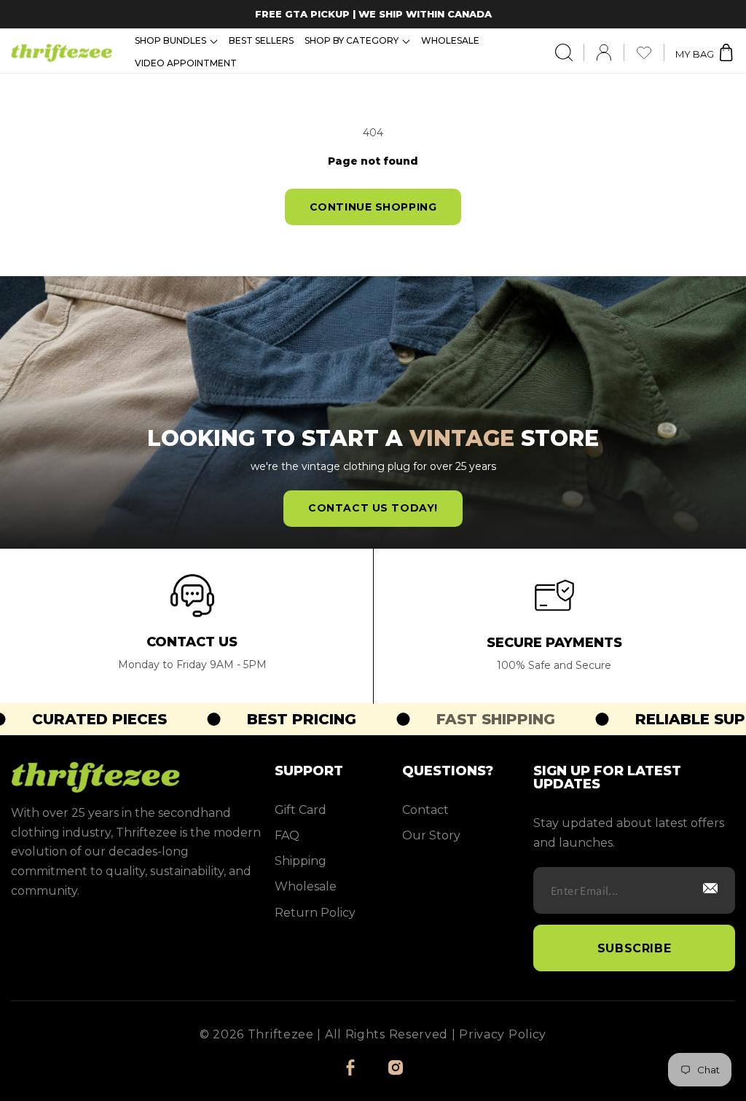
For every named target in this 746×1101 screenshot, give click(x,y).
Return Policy (315, 913)
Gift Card (300, 810)
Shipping (300, 861)
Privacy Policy (502, 1034)
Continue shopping (373, 206)
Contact (425, 810)
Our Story (431, 835)
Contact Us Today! (373, 507)
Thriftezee (281, 1034)
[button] (176, 41)
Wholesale (306, 886)
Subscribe (634, 948)
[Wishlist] (649, 52)
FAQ (287, 835)
